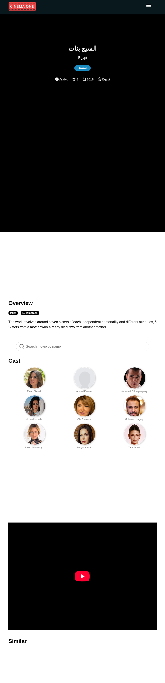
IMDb (13, 313)
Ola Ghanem (84, 419)
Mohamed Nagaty (134, 419)
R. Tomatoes (30, 313)
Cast (14, 361)
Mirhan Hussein (34, 419)
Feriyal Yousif (84, 447)
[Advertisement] (82, 263)
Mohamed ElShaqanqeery (134, 391)
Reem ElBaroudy (34, 447)
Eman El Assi (34, 391)
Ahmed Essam (84, 391)
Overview (20, 303)
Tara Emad (134, 447)
